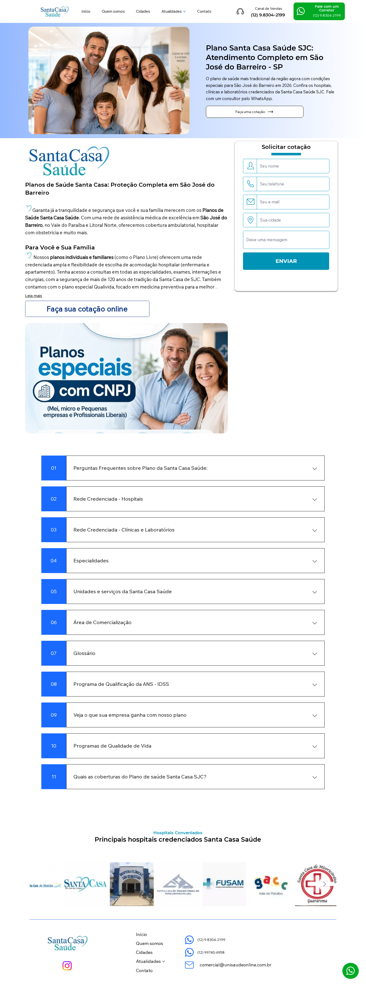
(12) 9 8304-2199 (211, 940)
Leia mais (33, 295)
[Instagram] (67, 966)
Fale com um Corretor (327, 8)
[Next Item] (324, 884)
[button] (255, 112)
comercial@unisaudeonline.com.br (235, 965)
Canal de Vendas (268, 8)
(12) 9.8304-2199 (268, 14)
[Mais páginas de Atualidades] (184, 11)
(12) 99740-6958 (211, 952)
